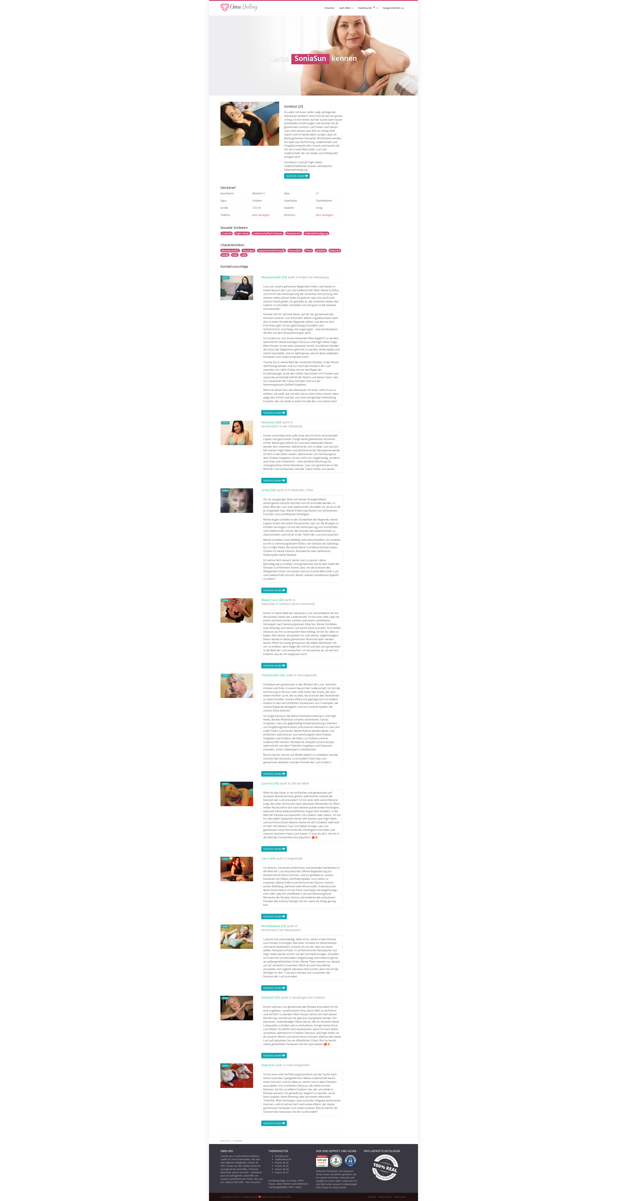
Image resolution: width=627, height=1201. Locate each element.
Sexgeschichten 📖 (393, 8)
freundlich (295, 250)
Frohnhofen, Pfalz (300, 490)
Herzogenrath (307, 675)
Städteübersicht (283, 1159)
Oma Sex (329, 8)
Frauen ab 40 (282, 1162)
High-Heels (242, 233)
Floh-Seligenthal (298, 1065)
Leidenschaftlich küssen (267, 233)
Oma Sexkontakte (240, 1159)
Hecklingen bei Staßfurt (308, 998)
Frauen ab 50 (282, 1165)
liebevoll (335, 250)
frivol (308, 250)
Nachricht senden (295, 175)
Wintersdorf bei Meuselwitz (281, 930)
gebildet (321, 250)
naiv (234, 255)
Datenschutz (385, 1196)
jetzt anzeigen (261, 215)
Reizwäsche (293, 233)
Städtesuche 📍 (367, 8)
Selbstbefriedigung (316, 233)
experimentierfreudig (271, 250)
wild (243, 255)
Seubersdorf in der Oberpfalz (282, 426)
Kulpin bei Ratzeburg (314, 277)
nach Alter (345, 8)
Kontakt (372, 1196)
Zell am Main (300, 784)
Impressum (400, 1196)
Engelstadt (295, 859)
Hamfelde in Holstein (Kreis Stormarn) (288, 604)
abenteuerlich (230, 250)
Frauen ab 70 (282, 1172)
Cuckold (227, 233)
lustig (225, 255)
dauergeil (248, 250)
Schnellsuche (281, 1156)
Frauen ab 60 (282, 1169)
